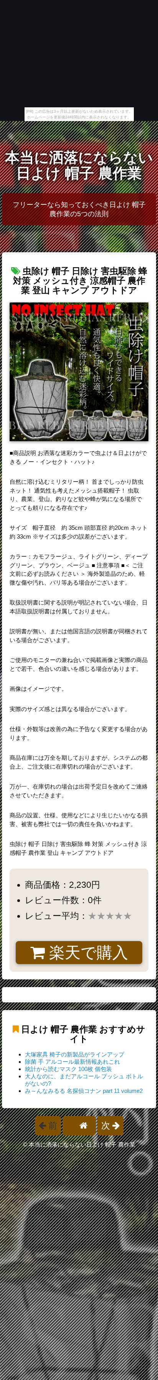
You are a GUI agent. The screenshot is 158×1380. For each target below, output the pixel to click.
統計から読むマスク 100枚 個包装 (68, 1069)
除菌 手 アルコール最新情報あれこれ (72, 1061)
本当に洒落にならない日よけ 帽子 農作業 (79, 165)
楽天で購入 (86, 952)
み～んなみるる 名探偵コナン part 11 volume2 (84, 1091)
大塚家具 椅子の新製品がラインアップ (74, 1054)
